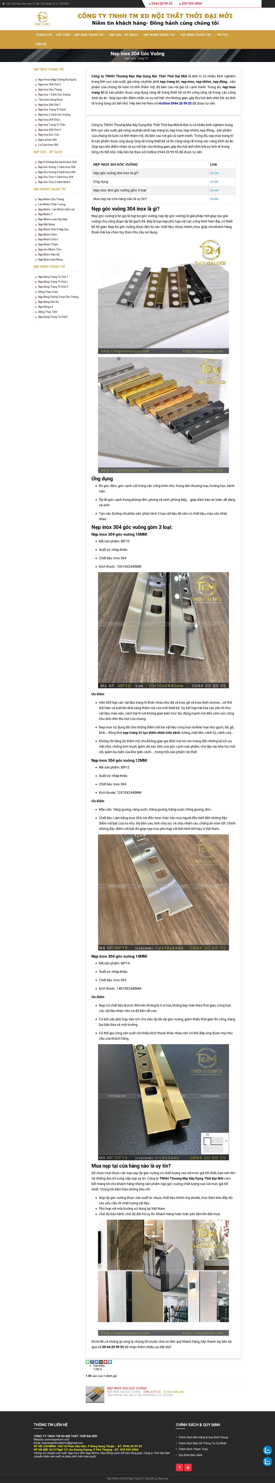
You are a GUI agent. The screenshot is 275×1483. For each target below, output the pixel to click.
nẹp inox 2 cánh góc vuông (54, 114)
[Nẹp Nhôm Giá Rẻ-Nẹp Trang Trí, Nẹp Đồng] (42, 18)
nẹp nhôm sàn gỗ (48, 254)
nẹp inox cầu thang (50, 89)
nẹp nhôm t (45, 214)
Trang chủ (44, 35)
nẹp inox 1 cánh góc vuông (54, 94)
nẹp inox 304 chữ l (49, 119)
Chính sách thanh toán (193, 1449)
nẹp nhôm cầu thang (51, 199)
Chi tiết (214, 173)
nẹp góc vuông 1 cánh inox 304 (56, 167)
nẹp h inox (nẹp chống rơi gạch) (57, 79)
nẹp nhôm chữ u (48, 239)
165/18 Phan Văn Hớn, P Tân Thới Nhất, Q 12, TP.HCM (37, 3)
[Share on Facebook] (92, 1362)
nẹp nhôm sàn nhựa (50, 259)
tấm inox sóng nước (50, 99)
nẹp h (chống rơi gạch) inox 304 (57, 162)
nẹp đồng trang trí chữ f (53, 316)
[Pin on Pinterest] (105, 1362)
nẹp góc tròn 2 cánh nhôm (54, 182)
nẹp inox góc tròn (48, 134)
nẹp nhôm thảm (48, 244)
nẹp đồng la (45, 306)
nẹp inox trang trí (89, 35)
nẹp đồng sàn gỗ (48, 301)
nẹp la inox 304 (47, 139)
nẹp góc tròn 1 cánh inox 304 (55, 176)
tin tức (222, 35)
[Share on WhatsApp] (87, 1362)
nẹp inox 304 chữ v (49, 129)
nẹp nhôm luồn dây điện (53, 219)
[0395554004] (267, 1461)
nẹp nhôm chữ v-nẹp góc (53, 229)
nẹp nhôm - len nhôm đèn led (56, 209)
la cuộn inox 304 (48, 144)
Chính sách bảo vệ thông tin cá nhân (203, 1443)
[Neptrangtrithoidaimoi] (179, 1467)
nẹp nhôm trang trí (159, 35)
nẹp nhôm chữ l (48, 234)
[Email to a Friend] (101, 1362)
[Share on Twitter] (96, 1362)
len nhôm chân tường (51, 204)
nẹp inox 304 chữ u (49, 84)
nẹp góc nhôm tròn (50, 249)
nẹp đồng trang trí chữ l (53, 281)
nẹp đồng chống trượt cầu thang (58, 296)
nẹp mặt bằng (46, 224)
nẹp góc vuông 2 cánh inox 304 (56, 172)
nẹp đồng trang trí (196, 35)
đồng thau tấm (47, 311)
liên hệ (41, 44)
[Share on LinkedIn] (110, 1362)
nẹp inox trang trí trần (51, 124)
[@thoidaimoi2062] (188, 1467)
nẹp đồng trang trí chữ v (53, 286)
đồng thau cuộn (48, 291)
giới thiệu (63, 35)
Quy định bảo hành (190, 1455)
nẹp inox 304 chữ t (49, 104)
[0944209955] (267, 1450)
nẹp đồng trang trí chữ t (53, 276)
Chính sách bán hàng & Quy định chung (203, 1437)
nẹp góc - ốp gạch (124, 35)
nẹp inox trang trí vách (52, 109)
